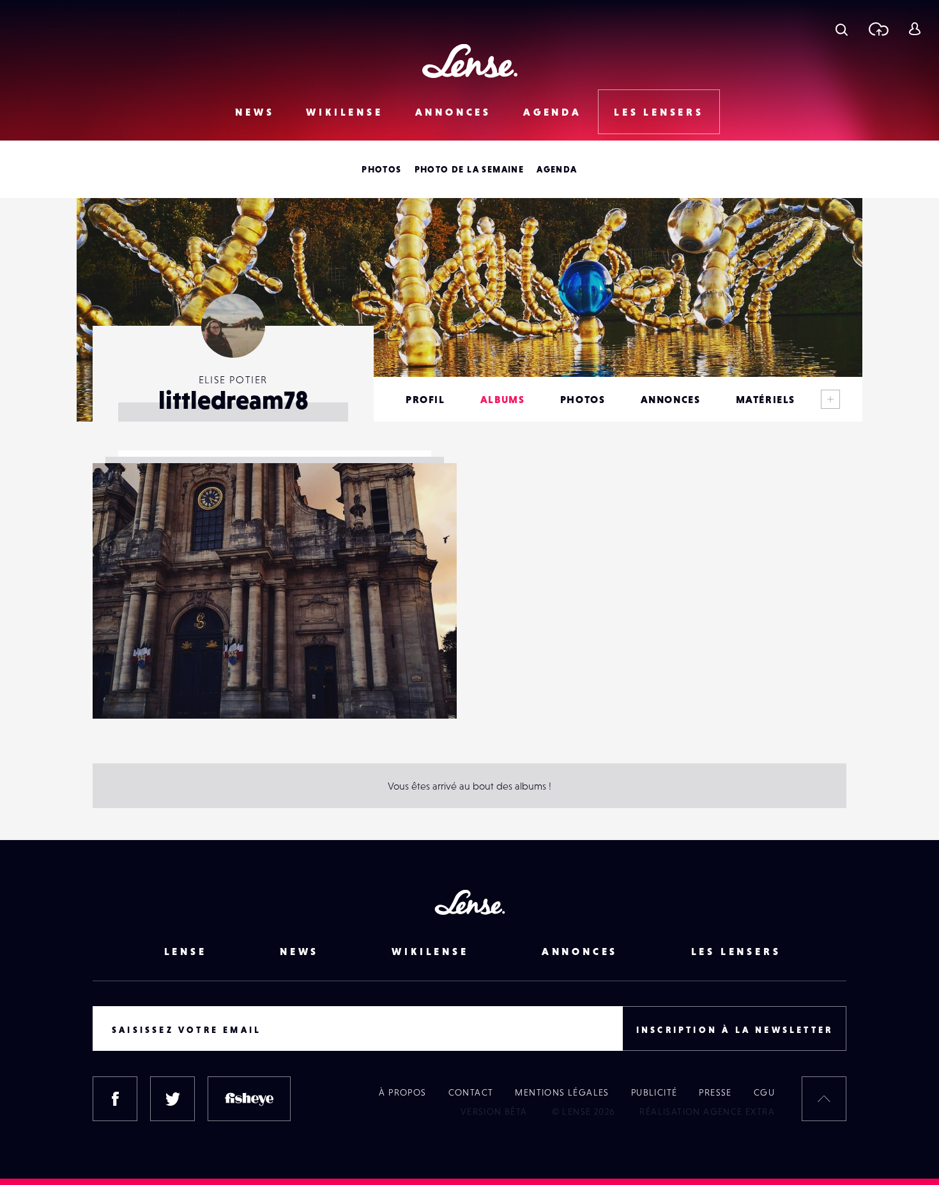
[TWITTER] (172, 1098)
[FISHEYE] (249, 1098)
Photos (381, 169)
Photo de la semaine (469, 169)
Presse (715, 1092)
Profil (425, 399)
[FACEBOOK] (115, 1098)
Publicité (654, 1092)
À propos (402, 1092)
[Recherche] (841, 28)
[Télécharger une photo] (878, 28)
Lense (185, 951)
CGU (764, 1092)
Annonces (453, 112)
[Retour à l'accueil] (469, 61)
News (254, 112)
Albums (502, 399)
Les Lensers (659, 112)
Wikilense (344, 112)
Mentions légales (562, 1092)
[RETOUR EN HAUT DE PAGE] (824, 1098)
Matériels (765, 399)
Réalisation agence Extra (707, 1111)
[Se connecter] (914, 28)
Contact (471, 1092)
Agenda (552, 112)
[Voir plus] (830, 399)
